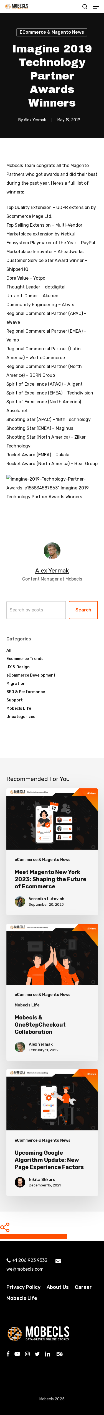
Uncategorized (20, 716)
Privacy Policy (23, 1287)
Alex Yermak (35, 120)
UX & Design (18, 667)
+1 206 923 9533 (29, 1260)
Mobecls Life (18, 708)
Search (83, 610)
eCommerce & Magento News (52, 32)
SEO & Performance (25, 692)
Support (14, 700)
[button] (96, 6)
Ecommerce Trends (25, 658)
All (8, 650)
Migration (16, 683)
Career (83, 1287)
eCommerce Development (30, 675)
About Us (58, 1287)
